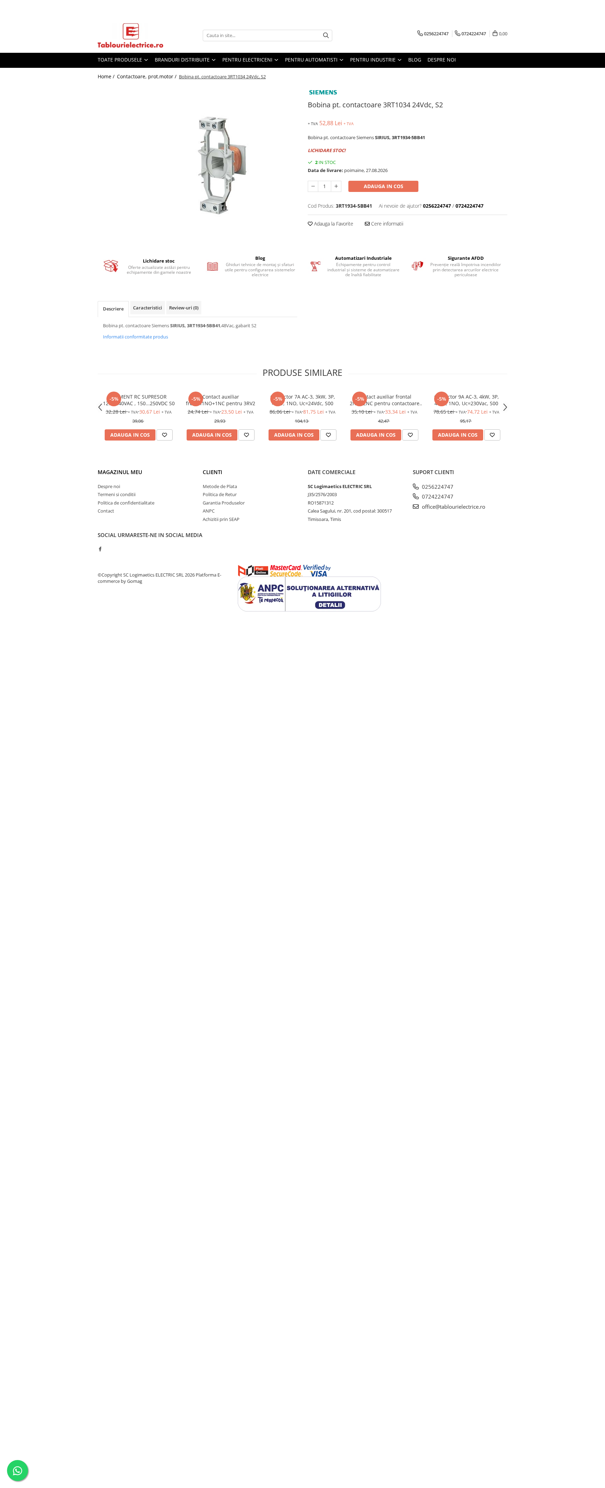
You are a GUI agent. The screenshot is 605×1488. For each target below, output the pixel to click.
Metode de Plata (220, 486)
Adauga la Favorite (333, 223)
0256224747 (436, 486)
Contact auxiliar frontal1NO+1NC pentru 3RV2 (220, 400)
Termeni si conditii (116, 494)
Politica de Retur (220, 494)
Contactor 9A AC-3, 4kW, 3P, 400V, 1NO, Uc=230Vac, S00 (466, 400)
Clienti (212, 471)
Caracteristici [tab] (147, 308)
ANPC (209, 511)
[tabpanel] (197, 165)
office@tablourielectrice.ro (452, 506)
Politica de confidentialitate (126, 503)
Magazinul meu (120, 471)
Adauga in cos (383, 186)
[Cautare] (326, 35)
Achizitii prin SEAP (221, 519)
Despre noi (441, 59)
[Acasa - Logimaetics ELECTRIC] (133, 35)
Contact (106, 511)
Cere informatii (386, 223)
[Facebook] (100, 549)
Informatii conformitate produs (135, 337)
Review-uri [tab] (184, 308)
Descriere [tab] (113, 309)
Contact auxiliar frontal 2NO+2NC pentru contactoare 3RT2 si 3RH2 (384, 400)
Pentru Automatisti (312, 59)
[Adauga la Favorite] (165, 435)
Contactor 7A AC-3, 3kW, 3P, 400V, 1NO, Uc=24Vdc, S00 (302, 400)
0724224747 (436, 496)
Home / (107, 76)
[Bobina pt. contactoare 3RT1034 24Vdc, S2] (197, 165)
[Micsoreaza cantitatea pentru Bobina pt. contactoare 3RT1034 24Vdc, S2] (313, 186)
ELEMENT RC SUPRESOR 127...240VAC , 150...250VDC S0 (139, 400)
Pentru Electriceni (248, 59)
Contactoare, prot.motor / (147, 76)
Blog (414, 59)
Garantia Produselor (224, 503)
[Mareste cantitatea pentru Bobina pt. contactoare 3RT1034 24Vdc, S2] (336, 186)
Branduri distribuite (183, 59)
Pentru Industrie (373, 59)
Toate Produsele (121, 59)
